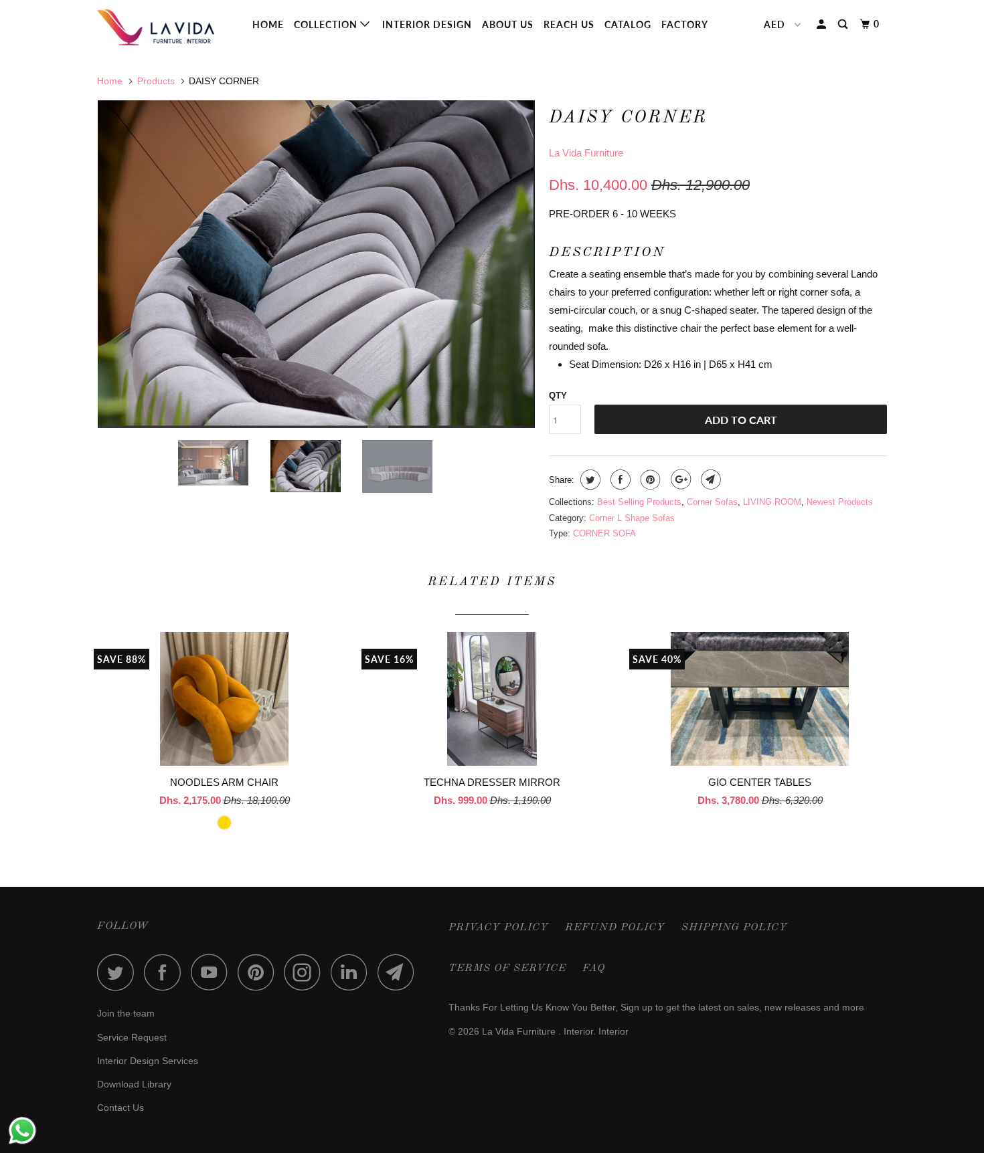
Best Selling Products (639, 502)
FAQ (593, 968)
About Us (508, 24)
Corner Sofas (712, 502)
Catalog (627, 24)
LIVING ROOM (772, 502)
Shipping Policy (734, 927)
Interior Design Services (147, 1060)
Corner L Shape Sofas (632, 518)
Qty (558, 396)
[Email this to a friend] (709, 479)
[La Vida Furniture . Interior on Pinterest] (259, 972)
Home (268, 24)
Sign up (637, 1007)
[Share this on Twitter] (588, 479)
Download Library (134, 1084)
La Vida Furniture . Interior (537, 1031)
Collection (327, 24)
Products (156, 81)
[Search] (844, 24)
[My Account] (822, 24)
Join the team (126, 1013)
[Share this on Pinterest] (649, 479)
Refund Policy (615, 927)
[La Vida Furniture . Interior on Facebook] (166, 972)
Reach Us (569, 24)
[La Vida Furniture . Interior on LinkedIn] (353, 972)
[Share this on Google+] (679, 479)
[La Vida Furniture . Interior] (165, 27)
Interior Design (427, 24)
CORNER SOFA (604, 533)
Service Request (132, 1037)
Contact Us (120, 1107)
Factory (684, 24)
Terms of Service (507, 968)
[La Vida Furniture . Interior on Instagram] (306, 972)
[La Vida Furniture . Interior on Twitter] (119, 972)
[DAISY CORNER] (316, 264)
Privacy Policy (498, 927)
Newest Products (840, 502)
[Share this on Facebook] (619, 479)
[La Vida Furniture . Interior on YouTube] (213, 972)
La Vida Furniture (586, 153)
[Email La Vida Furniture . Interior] (400, 972)
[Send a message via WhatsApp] (22, 1130)
